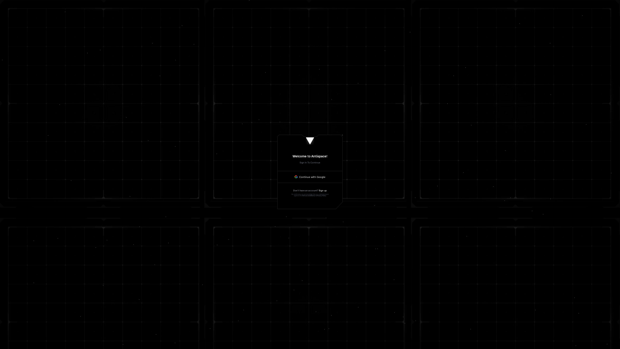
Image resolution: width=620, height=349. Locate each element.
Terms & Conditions (308, 195)
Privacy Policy (321, 195)
